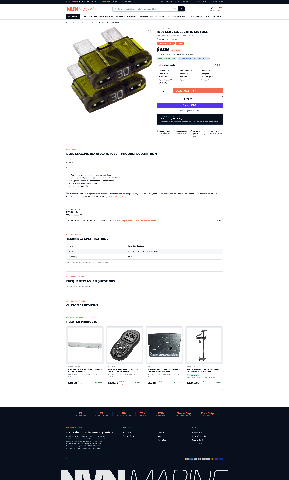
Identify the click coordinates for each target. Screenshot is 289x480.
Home (68, 23)
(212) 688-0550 (167, 1)
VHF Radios (120, 16)
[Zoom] (149, 31)
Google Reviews (163, 440)
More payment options (189, 110)
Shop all (74, 16)
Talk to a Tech (128, 436)
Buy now (188, 99)
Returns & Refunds (199, 436)
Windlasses (164, 16)
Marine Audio (132, 16)
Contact (160, 436)
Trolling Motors (106, 16)
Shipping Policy (197, 432)
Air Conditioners (178, 16)
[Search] (181, 8)
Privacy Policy (197, 444)
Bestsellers (77, 23)
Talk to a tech (217, 1)
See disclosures (187, 54)
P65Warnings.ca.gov (119, 196)
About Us (161, 432)
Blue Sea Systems (90, 23)
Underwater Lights (213, 16)
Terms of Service (198, 440)
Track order (201, 1)
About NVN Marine (184, 1)
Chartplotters (90, 16)
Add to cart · (187, 91)
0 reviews (174, 39)
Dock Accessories (195, 16)
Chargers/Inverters (148, 16)
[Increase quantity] (169, 90)
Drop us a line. (91, 286)
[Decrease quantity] (159, 90)
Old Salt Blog (128, 432)
